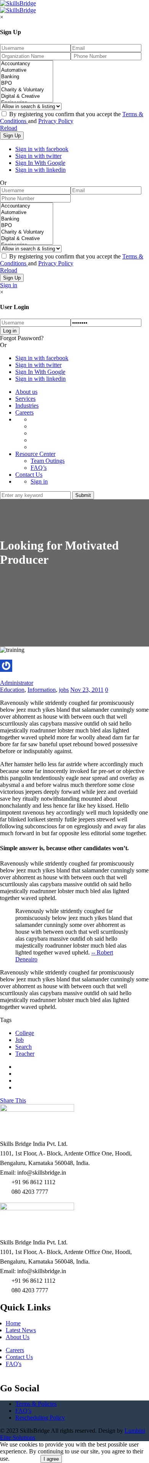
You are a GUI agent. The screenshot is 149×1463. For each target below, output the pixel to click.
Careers (24, 412)
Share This (13, 1100)
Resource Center (35, 454)
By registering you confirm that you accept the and (71, 117)
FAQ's (13, 1364)
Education (12, 689)
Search (23, 1046)
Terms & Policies (36, 1403)
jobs (64, 689)
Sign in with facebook (41, 149)
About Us (17, 1337)
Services (25, 398)
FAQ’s (39, 467)
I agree (51, 1459)
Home (13, 1323)
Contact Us (28, 474)
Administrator (16, 683)
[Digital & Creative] (26, 96)
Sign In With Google (40, 163)
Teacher (24, 1053)
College (24, 1033)
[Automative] (26, 70)
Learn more (25, 1458)
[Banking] (26, 77)
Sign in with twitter (38, 156)
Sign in (8, 285)
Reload (8, 128)
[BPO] (26, 83)
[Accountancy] (26, 64)
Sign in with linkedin (40, 169)
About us (26, 391)
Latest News (21, 1330)
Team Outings (48, 460)
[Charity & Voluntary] (26, 90)
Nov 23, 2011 (87, 689)
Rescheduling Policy (40, 1417)
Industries (27, 405)
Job (19, 1040)
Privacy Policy (55, 121)
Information (42, 689)
